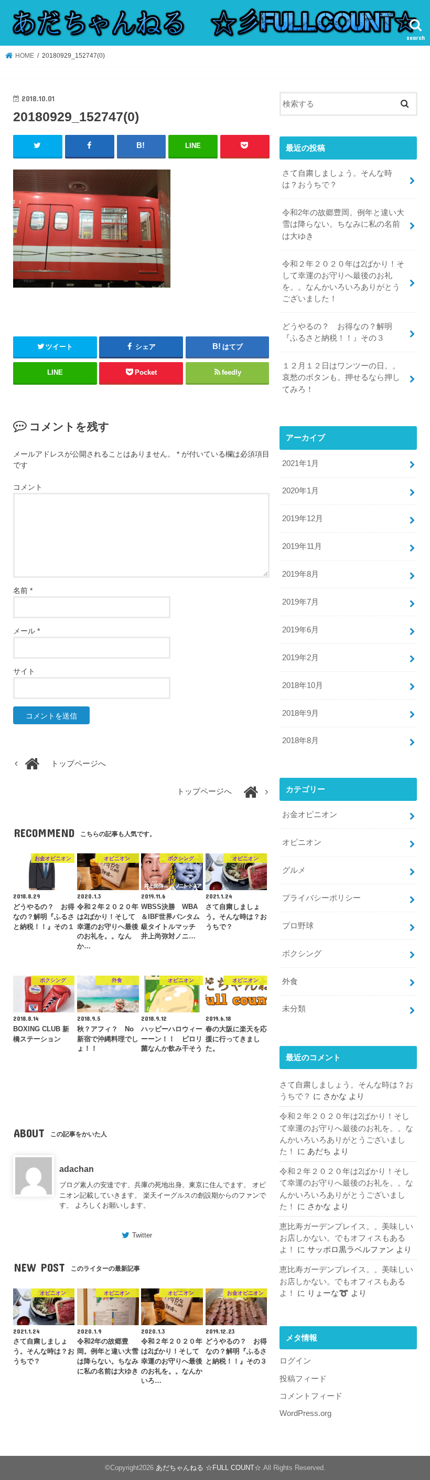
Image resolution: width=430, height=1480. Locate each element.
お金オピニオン (309, 814)
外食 (290, 981)
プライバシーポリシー (321, 898)
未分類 (294, 1009)
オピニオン (301, 842)
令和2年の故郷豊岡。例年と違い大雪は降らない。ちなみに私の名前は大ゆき (343, 224)
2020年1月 (300, 491)
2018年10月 (302, 685)
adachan (76, 1169)
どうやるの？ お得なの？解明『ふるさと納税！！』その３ (337, 332)
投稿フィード (303, 1379)
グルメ (294, 870)
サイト (24, 671)
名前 (23, 590)
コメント (27, 487)
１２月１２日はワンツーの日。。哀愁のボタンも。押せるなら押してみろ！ (341, 377)
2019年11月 (302, 546)
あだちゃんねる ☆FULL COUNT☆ (208, 1468)
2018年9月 (300, 713)
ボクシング (301, 953)
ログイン (295, 1361)
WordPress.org (305, 1413)
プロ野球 (298, 926)
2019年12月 (302, 518)
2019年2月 (300, 657)
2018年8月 (300, 740)
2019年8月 (300, 574)
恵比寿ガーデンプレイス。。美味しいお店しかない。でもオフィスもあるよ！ (346, 1238)
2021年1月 (300, 463)
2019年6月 (300, 630)
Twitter (142, 1235)
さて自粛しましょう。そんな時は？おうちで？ (337, 179)
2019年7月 (300, 602)
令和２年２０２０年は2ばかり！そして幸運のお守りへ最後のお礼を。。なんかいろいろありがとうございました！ (343, 281)
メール (26, 631)
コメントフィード (311, 1396)
